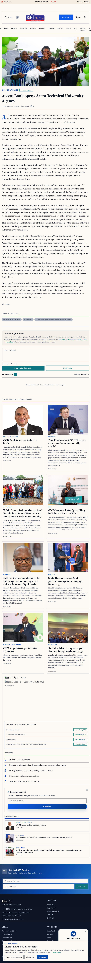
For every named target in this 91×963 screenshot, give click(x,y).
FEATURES (42, 28)
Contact (50, 915)
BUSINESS (14, 28)
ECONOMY (23, 28)
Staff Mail (50, 918)
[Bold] (3, 364)
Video (49, 938)
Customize (30, 957)
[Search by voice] (17, 17)
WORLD (68, 28)
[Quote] (11, 364)
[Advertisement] (47, 702)
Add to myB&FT (27, 90)
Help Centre (51, 908)
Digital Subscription (54, 941)
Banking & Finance (10, 90)
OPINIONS (51, 28)
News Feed (51, 931)
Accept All (42, 957)
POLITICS (60, 28)
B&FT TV (75, 29)
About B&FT (51, 905)
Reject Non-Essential (14, 957)
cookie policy (56, 952)
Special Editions (83, 29)
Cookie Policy (7, 938)
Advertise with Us (53, 911)
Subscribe (66, 17)
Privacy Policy (7, 934)
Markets (50, 934)
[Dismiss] (87, 790)
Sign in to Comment (23, 368)
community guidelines (67, 339)
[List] (15, 364)
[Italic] (7, 364)
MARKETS (33, 28)
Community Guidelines (10, 941)
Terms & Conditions (9, 931)
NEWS (6, 28)
